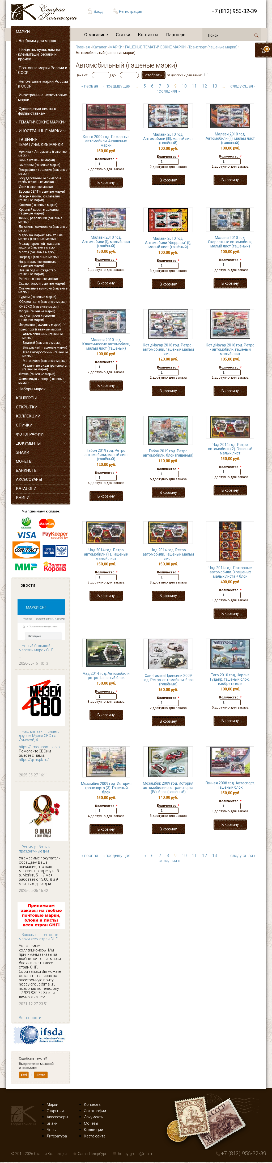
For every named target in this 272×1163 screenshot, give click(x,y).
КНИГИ (22, 497)
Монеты (91, 1123)
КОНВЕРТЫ (26, 398)
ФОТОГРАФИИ (30, 434)
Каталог (99, 47)
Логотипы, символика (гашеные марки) (42, 228)
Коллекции (93, 1130)
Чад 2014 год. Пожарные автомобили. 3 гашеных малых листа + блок (230, 572)
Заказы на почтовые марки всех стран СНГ (38, 937)
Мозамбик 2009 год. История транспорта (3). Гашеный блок (106, 787)
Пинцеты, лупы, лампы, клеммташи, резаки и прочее (39, 54)
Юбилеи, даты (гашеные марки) (43, 302)
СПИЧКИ (24, 425)
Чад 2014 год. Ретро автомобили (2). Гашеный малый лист (230, 448)
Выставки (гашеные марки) (39, 165)
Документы (94, 1117)
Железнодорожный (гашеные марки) (45, 354)
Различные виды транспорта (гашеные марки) (44, 367)
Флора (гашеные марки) (37, 311)
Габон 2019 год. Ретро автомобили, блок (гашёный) (168, 453)
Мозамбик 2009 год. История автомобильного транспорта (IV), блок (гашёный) (168, 787)
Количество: (106, 159)
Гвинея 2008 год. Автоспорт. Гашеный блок (230, 785)
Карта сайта (94, 1136)
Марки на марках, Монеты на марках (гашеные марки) (40, 237)
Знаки (52, 1123)
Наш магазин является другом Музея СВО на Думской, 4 (40, 735)
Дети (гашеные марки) (36, 187)
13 (214, 86)
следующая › (242, 86)
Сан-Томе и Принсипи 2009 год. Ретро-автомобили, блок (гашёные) (168, 679)
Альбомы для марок (37, 40)
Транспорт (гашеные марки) (40, 329)
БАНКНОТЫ (26, 470)
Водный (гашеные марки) (42, 343)
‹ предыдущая (116, 86)
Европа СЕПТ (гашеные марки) (42, 191)
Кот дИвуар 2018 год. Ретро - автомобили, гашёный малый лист (168, 349)
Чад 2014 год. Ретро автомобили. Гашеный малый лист (168, 554)
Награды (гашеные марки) (39, 257)
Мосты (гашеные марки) (37, 252)
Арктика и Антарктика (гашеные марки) (42, 153)
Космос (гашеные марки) (38, 205)
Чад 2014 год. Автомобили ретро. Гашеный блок (106, 675)
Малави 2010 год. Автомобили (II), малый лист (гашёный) (230, 138)
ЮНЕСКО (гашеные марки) (39, 306)
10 (184, 86)
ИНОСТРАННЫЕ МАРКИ (40, 131)
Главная (83, 47)
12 (204, 86)
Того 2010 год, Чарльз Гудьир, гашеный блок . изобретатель (230, 679)
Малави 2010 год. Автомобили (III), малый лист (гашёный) (168, 138)
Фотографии (95, 1111)
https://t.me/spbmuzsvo (39, 747)
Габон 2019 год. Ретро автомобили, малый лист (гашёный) (106, 454)
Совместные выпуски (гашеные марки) (42, 290)
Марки (52, 1104)
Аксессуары (57, 1117)
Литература (57, 1136)
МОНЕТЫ (24, 461)
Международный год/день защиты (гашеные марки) (39, 245)
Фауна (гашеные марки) (37, 374)
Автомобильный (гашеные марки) (42, 336)
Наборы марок (32, 389)
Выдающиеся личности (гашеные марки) (36, 318)
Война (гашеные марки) (37, 160)
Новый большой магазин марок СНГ (36, 648)
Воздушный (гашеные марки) (45, 347)
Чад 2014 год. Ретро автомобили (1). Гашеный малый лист (106, 554)
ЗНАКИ (22, 452)
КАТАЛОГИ (26, 488)
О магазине (96, 34)
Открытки (55, 1111)
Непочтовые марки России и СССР (43, 84)
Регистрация (130, 11)
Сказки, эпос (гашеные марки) (42, 283)
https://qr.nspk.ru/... (35, 760)
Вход (98, 11)
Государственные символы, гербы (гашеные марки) (40, 180)
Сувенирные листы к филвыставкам (37, 111)
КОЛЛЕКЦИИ (28, 416)
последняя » (168, 91)
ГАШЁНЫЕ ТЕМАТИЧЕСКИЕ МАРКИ (40, 142)
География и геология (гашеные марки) (42, 171)
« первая (89, 86)
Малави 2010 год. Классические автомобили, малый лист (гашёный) (106, 344)
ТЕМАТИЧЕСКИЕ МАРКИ (41, 122)
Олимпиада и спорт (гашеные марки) (41, 380)
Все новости (30, 1018)
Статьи (123, 34)
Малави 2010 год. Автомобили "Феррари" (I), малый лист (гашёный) (168, 242)
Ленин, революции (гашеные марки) (40, 220)
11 (194, 86)
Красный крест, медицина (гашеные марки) (38, 211)
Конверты (92, 1104)
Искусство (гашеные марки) (40, 324)
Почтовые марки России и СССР (42, 70)
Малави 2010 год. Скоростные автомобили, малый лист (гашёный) (230, 241)
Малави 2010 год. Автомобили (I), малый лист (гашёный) (106, 241)
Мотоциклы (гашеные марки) (45, 361)
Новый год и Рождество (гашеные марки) (37, 272)
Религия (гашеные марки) (38, 279)
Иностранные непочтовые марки (42, 97)
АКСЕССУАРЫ (29, 479)
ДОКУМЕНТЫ (28, 443)
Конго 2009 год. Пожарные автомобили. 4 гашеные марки (106, 141)
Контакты (148, 34)
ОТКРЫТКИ (26, 407)
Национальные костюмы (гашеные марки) (37, 263)
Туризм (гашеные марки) (37, 297)
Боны (51, 1130)
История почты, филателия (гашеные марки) (39, 198)
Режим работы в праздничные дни (34, 849)
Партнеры (176, 34)
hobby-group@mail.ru (136, 1154)
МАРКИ (23, 32)
